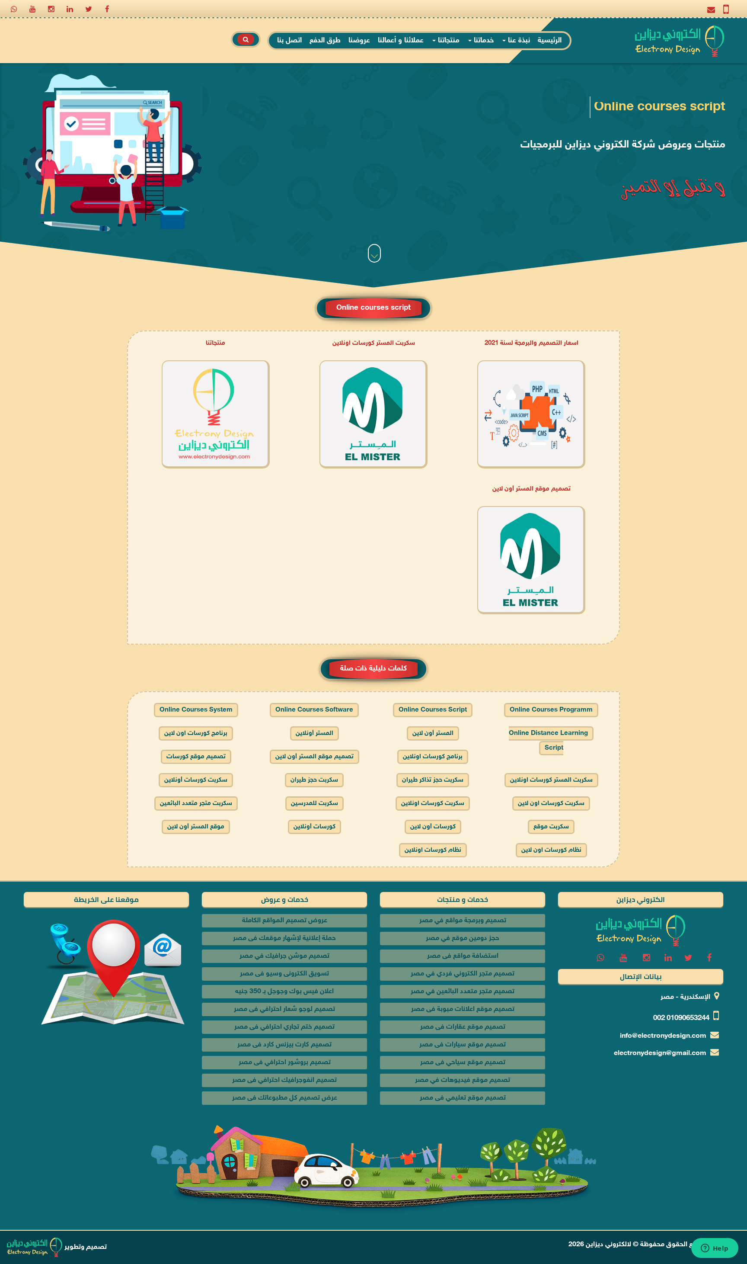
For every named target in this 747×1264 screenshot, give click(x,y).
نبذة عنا (518, 40)
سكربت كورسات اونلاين (432, 803)
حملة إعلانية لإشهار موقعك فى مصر (284, 938)
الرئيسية (550, 40)
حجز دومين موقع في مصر (462, 938)
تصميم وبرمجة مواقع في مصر (462, 921)
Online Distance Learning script (548, 741)
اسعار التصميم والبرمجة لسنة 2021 (531, 343)
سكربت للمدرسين (314, 803)
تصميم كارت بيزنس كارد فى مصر (284, 1045)
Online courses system (196, 710)
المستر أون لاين (432, 733)
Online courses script (433, 710)
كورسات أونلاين (314, 827)
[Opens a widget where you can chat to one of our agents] (714, 1249)
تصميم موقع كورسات (196, 756)
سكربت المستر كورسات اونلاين (373, 343)
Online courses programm (551, 710)
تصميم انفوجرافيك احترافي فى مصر (284, 1080)
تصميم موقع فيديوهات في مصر (462, 1080)
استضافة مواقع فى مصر (462, 956)
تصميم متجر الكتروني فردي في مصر (462, 974)
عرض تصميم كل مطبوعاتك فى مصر (284, 1098)
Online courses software (314, 710)
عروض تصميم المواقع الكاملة (284, 921)
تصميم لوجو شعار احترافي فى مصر (284, 1009)
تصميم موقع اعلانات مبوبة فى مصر (462, 1009)
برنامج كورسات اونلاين (433, 756)
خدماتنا (483, 40)
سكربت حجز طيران (314, 780)
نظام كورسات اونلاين (433, 850)
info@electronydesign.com (663, 1036)
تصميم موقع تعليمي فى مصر (463, 1098)
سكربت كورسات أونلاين (195, 780)
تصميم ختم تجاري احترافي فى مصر (284, 1027)
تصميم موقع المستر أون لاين (531, 489)
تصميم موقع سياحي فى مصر (462, 1063)
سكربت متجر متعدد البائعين (196, 803)
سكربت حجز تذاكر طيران (432, 780)
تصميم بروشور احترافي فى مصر (285, 1063)
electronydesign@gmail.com (660, 1053)
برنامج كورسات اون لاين (195, 733)
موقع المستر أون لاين (195, 827)
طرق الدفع (325, 40)
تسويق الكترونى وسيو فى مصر (284, 974)
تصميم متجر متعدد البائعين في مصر (462, 992)
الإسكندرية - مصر (685, 997)
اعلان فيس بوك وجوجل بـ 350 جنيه (284, 992)
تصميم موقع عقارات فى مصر (462, 1027)
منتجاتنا (448, 40)
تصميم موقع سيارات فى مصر (462, 1045)
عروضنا (359, 40)
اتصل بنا (289, 40)
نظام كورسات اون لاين (551, 850)
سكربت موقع (551, 827)
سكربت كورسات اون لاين (551, 803)
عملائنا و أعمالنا (401, 40)
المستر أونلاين (314, 733)
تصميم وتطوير (85, 1247)
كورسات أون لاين (433, 827)
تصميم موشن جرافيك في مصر (284, 956)
